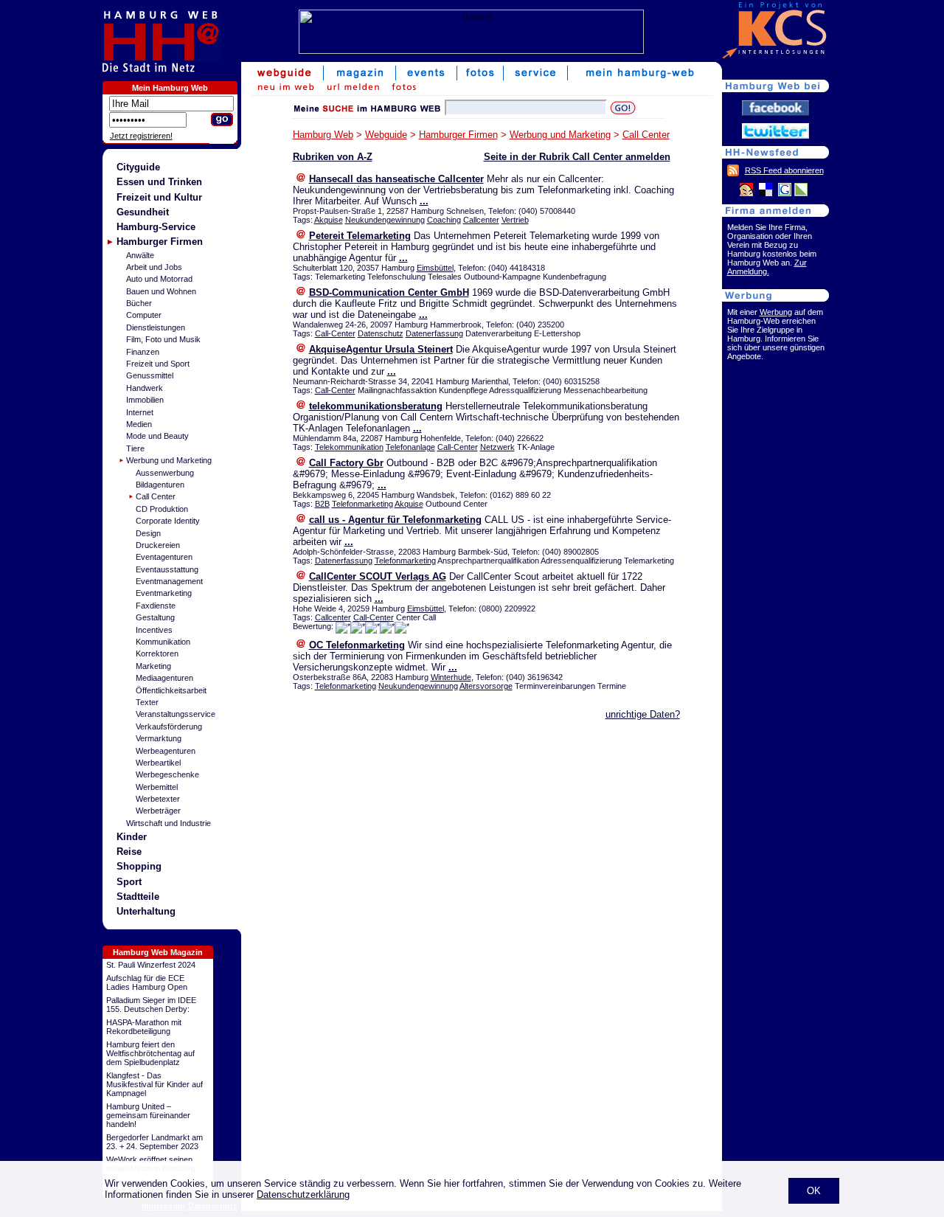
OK (814, 1190)
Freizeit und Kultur (159, 197)
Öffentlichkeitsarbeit (171, 690)
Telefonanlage (410, 447)
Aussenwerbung (165, 472)
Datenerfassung (434, 333)
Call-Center (335, 333)
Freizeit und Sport (158, 363)
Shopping (139, 866)
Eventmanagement (169, 581)
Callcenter (481, 219)
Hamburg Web (323, 134)
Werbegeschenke (167, 774)
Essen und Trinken (159, 181)
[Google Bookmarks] (784, 193)
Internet (139, 412)
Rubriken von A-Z (332, 156)
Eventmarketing (164, 593)
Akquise (328, 219)
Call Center (156, 496)
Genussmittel (149, 375)
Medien (139, 424)
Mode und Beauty (157, 435)
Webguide (386, 134)
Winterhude (451, 677)
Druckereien (158, 545)
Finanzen (142, 351)
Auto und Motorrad (159, 278)
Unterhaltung (146, 911)
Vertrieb (515, 219)
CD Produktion (162, 509)
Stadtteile (138, 896)
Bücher (139, 303)
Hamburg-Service (156, 226)
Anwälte (140, 255)
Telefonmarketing (362, 503)
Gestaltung (155, 617)
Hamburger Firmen (160, 241)
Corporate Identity (168, 520)
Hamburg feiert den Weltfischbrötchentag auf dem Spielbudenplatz (150, 1053)
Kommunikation (163, 641)
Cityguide (138, 167)
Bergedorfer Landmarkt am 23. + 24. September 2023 (154, 1142)
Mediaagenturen (164, 677)
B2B (322, 503)
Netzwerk (497, 447)
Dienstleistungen (155, 327)
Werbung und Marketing (169, 460)
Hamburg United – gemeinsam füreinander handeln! (148, 1115)
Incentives (154, 629)
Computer (144, 315)
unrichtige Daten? (642, 714)
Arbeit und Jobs (154, 267)
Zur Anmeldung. (767, 267)
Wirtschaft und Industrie (168, 823)
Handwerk (144, 388)
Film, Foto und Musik (163, 339)
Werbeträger (158, 810)
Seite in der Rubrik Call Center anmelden (577, 156)
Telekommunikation (349, 447)
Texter (147, 702)
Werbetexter (158, 798)
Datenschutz (380, 333)
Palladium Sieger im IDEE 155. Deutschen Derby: (151, 1004)
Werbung (776, 312)
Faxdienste (156, 605)
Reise (129, 851)
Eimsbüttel (435, 267)
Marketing (153, 666)
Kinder (132, 836)
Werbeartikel (158, 762)
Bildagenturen (160, 484)
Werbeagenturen (165, 750)
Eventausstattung (167, 569)
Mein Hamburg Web (170, 87)
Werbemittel (157, 787)
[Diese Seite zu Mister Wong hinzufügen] (746, 193)
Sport (129, 881)
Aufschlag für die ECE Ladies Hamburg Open (146, 982)
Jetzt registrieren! (141, 135)
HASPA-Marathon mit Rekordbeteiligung (143, 1027)
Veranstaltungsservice (175, 714)
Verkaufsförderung (169, 726)
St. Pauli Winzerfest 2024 (150, 964)
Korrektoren (157, 653)
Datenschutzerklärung (303, 1194)
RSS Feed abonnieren (784, 170)
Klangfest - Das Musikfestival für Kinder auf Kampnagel (154, 1084)
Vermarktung (158, 738)
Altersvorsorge (486, 686)
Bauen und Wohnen (161, 291)
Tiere (135, 448)
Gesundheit (143, 212)
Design (148, 533)
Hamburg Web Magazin (158, 952)
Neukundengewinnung (385, 219)
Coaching (444, 219)
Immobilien (145, 399)
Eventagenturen (164, 556)
